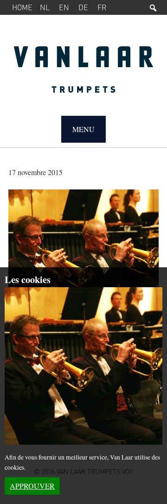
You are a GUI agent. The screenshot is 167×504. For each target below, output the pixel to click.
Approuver (32, 486)
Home (22, 7)
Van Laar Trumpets (83, 74)
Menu (83, 129)
